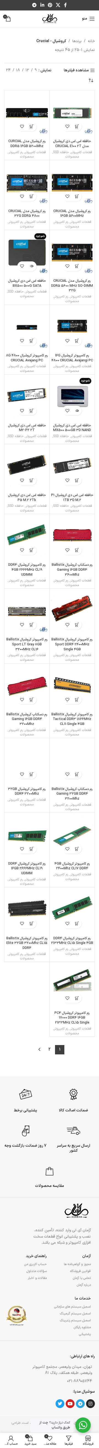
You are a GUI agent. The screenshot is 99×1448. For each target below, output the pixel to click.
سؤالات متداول (36, 1271)
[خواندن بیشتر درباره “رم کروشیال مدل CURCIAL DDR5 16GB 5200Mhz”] (32, 126)
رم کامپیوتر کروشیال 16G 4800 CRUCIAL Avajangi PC (72, 358)
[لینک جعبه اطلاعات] (73, 1099)
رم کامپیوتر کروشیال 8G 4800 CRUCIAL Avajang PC (27, 358)
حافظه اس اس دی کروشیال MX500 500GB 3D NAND (72, 428)
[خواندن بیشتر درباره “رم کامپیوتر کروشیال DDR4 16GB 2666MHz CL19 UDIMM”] (32, 849)
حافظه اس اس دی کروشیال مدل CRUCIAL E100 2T (72, 144)
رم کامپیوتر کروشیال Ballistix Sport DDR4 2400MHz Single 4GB (72, 644)
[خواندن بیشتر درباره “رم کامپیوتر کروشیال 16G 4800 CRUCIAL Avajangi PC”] (77, 341)
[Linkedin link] (42, 5)
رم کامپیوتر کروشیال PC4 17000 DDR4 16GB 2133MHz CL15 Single (72, 1017)
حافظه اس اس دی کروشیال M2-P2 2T (27, 428)
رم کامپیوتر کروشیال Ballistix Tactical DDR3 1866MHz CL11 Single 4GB (72, 719)
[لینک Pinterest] (50, 5)
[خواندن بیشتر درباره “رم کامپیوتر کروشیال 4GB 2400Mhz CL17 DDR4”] (77, 849)
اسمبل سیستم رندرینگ (75, 1320)
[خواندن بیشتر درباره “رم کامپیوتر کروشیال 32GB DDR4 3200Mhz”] (32, 774)
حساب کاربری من (35, 1264)
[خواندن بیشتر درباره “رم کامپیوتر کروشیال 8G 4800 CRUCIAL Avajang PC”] (32, 341)
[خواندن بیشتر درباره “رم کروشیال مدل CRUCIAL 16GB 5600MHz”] (77, 196)
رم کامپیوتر (16, 152)
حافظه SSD (61, 152)
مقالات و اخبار (37, 1278)
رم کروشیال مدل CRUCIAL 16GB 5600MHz (72, 214)
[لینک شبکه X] (58, 5)
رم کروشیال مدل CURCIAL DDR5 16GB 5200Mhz (27, 144)
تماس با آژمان (82, 1278)
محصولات (72, 157)
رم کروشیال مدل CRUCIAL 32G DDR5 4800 (27, 214)
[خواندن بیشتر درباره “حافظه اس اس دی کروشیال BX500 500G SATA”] (32, 266)
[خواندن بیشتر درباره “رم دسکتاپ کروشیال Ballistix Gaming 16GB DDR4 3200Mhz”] (32, 699)
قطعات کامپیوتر (81, 152)
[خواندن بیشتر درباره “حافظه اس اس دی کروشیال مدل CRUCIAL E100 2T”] (77, 126)
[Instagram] (90, 1403)
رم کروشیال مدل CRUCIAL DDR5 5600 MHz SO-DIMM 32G (72, 285)
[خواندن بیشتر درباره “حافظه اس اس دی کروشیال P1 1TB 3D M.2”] (77, 480)
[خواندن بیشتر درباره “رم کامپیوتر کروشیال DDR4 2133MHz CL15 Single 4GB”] (77, 923)
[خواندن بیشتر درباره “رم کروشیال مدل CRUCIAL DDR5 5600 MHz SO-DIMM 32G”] (77, 266)
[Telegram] (80, 1403)
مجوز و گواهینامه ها (77, 1264)
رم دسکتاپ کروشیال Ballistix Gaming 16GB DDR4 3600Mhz (72, 569)
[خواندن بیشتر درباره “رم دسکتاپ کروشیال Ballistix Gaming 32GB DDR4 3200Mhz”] (77, 774)
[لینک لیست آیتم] (61, 1381)
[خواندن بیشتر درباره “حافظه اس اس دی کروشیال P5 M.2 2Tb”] (32, 480)
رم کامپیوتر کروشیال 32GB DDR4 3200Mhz (27, 791)
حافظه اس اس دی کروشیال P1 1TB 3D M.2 (72, 497)
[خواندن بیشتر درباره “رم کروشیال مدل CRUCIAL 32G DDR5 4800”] (32, 196)
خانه (91, 41)
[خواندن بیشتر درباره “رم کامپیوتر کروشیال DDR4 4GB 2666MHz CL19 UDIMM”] (32, 550)
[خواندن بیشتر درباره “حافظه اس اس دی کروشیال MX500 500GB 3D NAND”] (77, 410)
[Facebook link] (65, 5)
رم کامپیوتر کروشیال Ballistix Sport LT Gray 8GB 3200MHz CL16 (27, 644)
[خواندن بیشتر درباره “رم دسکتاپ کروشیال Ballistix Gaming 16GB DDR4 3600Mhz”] (77, 550)
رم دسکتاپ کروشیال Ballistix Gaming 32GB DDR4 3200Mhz (72, 793)
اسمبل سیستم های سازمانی (72, 1306)
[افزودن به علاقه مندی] (67, 126)
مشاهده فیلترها (76, 70)
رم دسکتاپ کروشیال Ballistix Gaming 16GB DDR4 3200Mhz (26, 719)
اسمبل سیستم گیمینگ (75, 1313)
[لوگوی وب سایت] (49, 18)
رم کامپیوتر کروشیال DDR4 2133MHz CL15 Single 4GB (72, 941)
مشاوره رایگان (82, 1327)
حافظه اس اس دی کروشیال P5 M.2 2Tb (27, 497)
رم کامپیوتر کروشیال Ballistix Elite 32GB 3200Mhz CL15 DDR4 (27, 943)
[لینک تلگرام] (34, 5)
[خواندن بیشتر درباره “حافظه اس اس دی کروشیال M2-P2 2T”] (32, 410)
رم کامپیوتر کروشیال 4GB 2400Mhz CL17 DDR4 (72, 866)
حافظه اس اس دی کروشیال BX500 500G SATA (27, 283)
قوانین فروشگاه (80, 1271)
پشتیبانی (85, 1334)
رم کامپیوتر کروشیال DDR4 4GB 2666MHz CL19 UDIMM (27, 569)
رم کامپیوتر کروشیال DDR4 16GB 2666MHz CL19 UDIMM (27, 868)
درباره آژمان (84, 1284)
